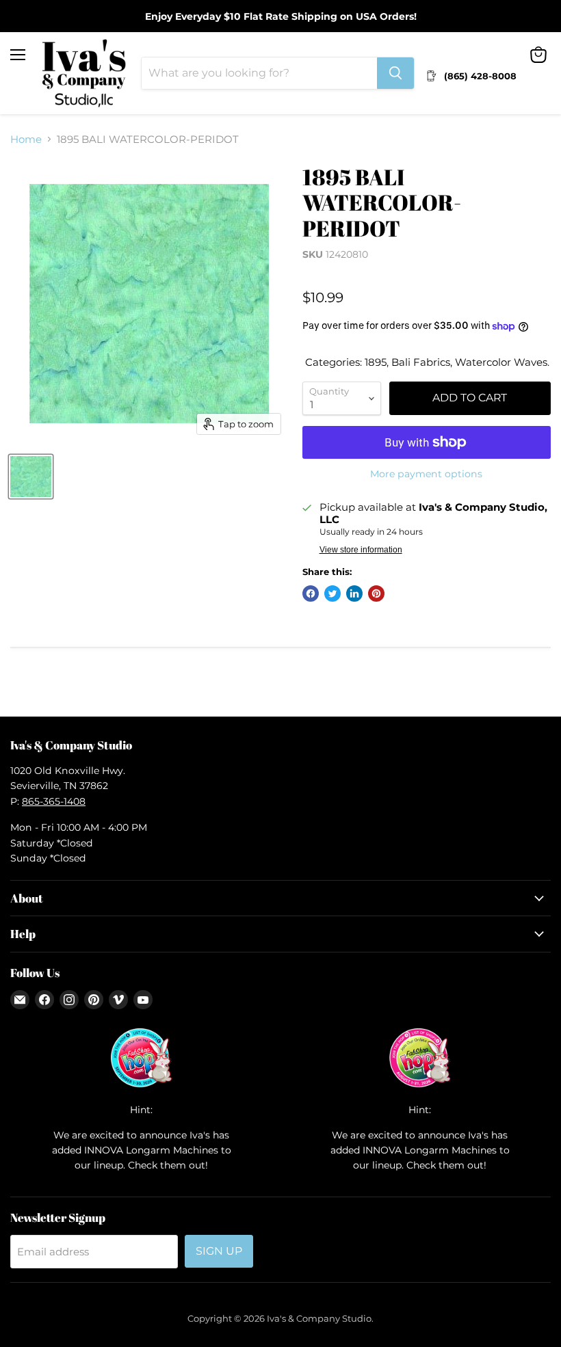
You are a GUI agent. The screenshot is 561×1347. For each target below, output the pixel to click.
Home (26, 139)
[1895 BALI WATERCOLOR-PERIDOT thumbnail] (31, 476)
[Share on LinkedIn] (354, 593)
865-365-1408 (54, 801)
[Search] (395, 73)
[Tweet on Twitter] (332, 593)
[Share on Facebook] (310, 593)
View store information (360, 550)
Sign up (219, 1250)
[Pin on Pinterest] (376, 593)
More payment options (426, 473)
